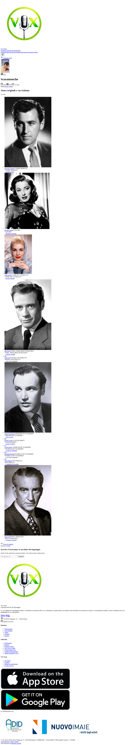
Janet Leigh (7, 275)
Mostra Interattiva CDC (11, 653)
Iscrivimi (21, 556)
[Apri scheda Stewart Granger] (27, 167)
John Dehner (8, 461)
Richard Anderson (9, 434)
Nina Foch (7, 358)
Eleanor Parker (8, 230)
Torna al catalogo (8, 544)
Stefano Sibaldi (10, 354)
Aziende (17, 52)
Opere (13, 52)
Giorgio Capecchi (11, 540)
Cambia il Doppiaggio (11, 651)
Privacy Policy (10, 741)
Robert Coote (8, 440)
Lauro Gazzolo (10, 444)
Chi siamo (30, 52)
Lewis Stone (8, 447)
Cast (10, 52)
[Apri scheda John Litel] (27, 535)
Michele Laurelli (16, 743)
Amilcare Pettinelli (11, 450)
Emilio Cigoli (10, 172)
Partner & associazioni (11, 664)
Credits (16, 741)
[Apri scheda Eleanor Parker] (26, 228)
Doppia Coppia (9, 646)
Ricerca (6, 636)
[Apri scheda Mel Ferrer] (27, 349)
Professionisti (5, 52)
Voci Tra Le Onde (9, 648)
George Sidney (8, 86)
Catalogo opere (7, 58)
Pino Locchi (9, 437)
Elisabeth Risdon (9, 454)
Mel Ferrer (7, 351)
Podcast (6, 645)
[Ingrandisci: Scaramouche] (5, 66)
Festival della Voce (10, 650)
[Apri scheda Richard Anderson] (27, 432)
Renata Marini (10, 278)
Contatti (35, 52)
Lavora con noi (8, 666)
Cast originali (8, 631)
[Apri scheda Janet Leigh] (18, 273)
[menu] (2, 54)
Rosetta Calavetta (11, 233)
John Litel (7, 536)
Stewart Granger (9, 168)
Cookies (3, 741)
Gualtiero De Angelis (12, 464)
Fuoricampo (23, 52)
